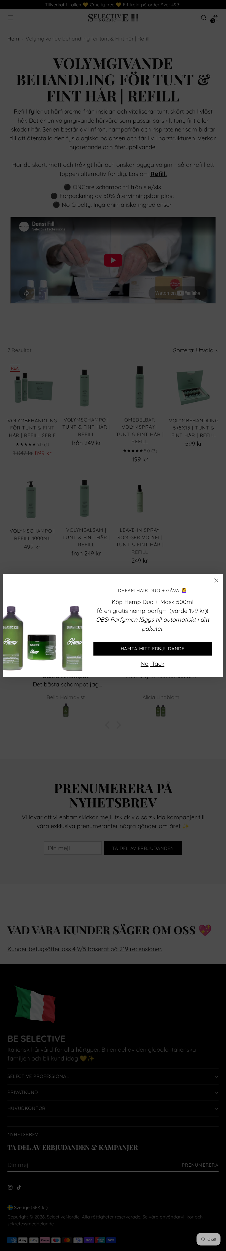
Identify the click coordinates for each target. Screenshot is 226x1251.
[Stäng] (216, 580)
